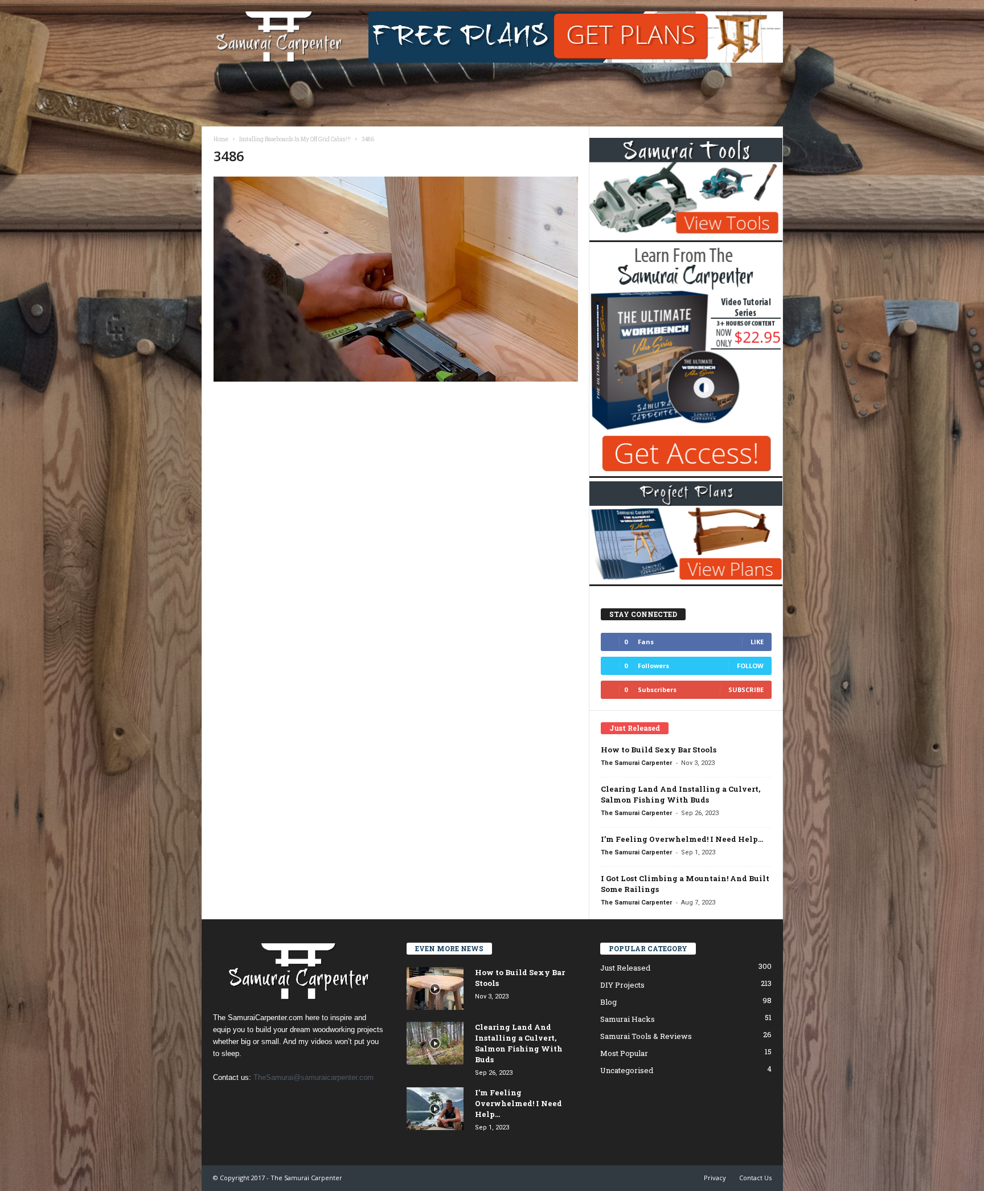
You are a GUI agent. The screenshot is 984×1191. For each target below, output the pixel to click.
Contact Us (755, 1177)
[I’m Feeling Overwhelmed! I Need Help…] (435, 1108)
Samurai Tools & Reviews (646, 1036)
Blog (608, 1002)
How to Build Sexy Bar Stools (658, 749)
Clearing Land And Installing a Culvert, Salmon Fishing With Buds (680, 794)
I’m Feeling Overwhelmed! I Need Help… (682, 839)
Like (757, 641)
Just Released (625, 968)
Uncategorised (626, 1070)
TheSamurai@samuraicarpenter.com (313, 1077)
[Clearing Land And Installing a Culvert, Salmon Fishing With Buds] (435, 1043)
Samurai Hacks (627, 1019)
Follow (750, 665)
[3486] (396, 279)
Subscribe (746, 689)
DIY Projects (622, 985)
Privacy (715, 1177)
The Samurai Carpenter (636, 763)
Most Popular (624, 1053)
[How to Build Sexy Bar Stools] (435, 988)
